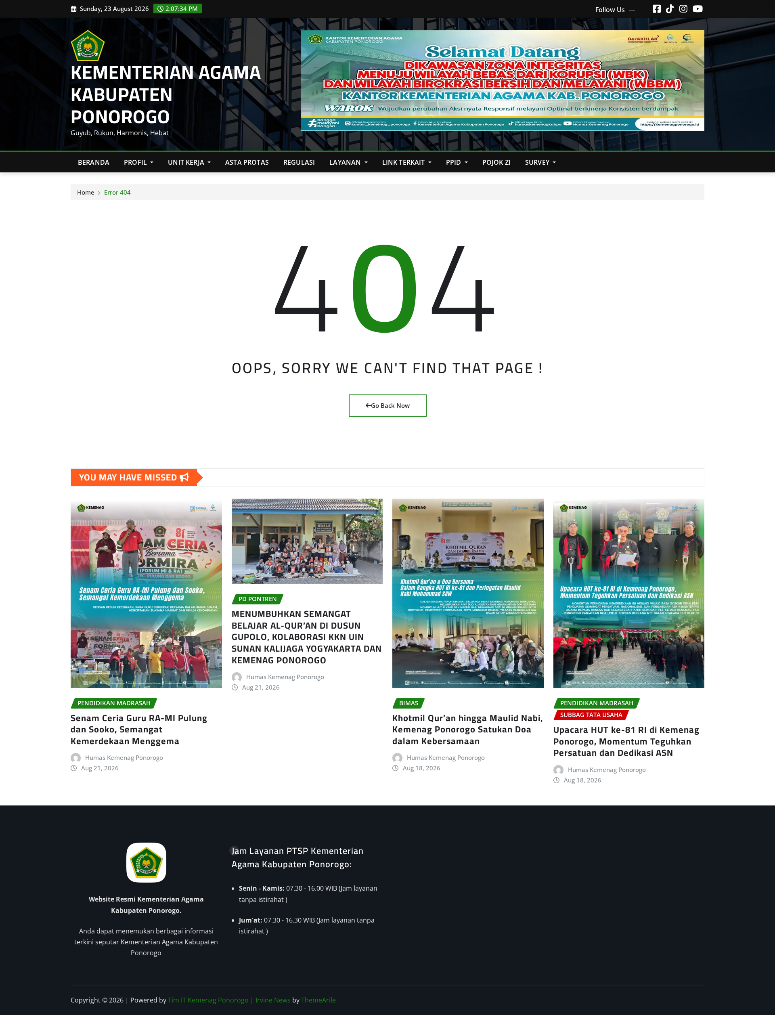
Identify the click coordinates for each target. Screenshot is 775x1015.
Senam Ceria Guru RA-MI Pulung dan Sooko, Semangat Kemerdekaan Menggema (139, 729)
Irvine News (273, 1000)
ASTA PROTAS (247, 162)
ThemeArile (318, 1000)
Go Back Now (390, 405)
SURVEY (538, 162)
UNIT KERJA (187, 162)
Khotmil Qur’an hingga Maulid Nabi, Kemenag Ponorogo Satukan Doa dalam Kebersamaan (467, 729)
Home (85, 192)
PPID (454, 162)
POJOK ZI (496, 162)
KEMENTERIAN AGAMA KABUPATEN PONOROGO (166, 94)
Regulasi (299, 162)
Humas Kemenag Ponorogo (124, 757)
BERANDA (93, 162)
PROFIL (136, 162)
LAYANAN (345, 162)
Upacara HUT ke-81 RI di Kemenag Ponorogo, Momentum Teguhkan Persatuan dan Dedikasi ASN (626, 741)
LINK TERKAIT (404, 162)
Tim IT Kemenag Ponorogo (208, 1000)
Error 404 (117, 192)
